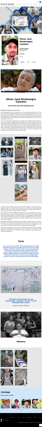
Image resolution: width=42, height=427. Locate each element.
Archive (28, 4)
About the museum (18, 4)
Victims (24, 4)
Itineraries (35, 4)
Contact (40, 4)
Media (31, 4)
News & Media (29, 417)
